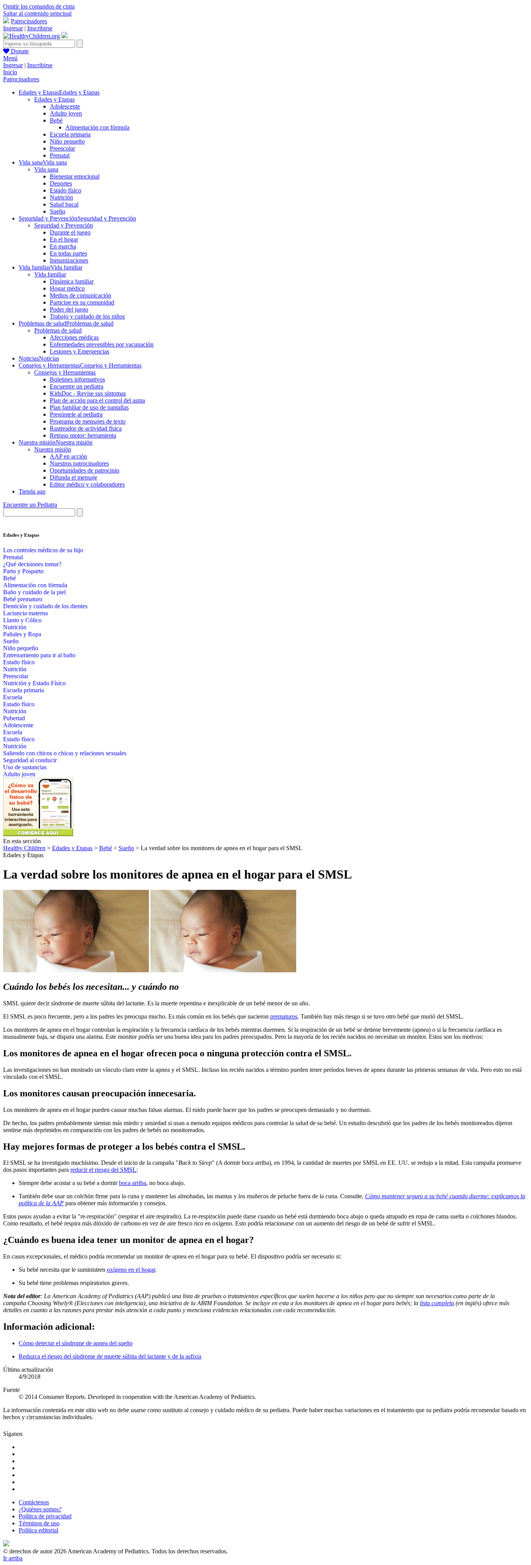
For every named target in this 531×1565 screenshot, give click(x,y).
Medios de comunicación (80, 295)
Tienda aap (32, 491)
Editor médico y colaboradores (87, 484)
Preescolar (62, 148)
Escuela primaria (70, 134)
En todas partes (68, 253)
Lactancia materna (25, 613)
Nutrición (61, 197)
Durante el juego (70, 232)
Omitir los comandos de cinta (39, 6)
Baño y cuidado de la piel (34, 592)
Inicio (10, 72)
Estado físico (65, 190)
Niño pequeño (67, 141)
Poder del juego (69, 309)
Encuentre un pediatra (76, 386)
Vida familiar (50, 274)
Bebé (56, 120)
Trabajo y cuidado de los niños (87, 316)
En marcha (63, 246)
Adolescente (65, 106)
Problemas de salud (58, 330)
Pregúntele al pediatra (76, 414)
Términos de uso (39, 1523)
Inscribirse (39, 28)
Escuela (12, 697)
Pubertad (14, 718)
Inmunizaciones (69, 260)
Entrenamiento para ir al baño (39, 655)
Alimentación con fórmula (97, 127)
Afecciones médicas (74, 337)
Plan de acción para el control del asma (97, 400)
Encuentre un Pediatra (30, 504)
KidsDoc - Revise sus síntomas (88, 393)
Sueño (57, 211)
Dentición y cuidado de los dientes (45, 606)
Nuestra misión (52, 449)
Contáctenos (34, 1502)
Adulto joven (66, 113)
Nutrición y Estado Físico (34, 683)
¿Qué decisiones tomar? (32, 564)
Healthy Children (24, 848)
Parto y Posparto (23, 571)
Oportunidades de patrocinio (84, 470)
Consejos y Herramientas (65, 372)
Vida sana (46, 169)
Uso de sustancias (25, 767)
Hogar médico (67, 288)
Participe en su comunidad (82, 302)
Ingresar (13, 28)
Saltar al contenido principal (37, 13)
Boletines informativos (77, 379)
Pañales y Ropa (22, 634)
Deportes (61, 183)
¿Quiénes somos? (40, 1509)
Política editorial (38, 1530)
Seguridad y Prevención (63, 225)
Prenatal (60, 155)
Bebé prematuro (22, 599)
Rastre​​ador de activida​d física (86, 428)
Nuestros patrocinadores (79, 463)
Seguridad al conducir (30, 760)
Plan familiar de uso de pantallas (89, 407)
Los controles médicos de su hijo (43, 550)
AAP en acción (68, 456)
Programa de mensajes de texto (88, 421)
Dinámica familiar (72, 281)
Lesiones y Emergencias (79, 351)
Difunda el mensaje (73, 477)
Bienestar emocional (75, 176)
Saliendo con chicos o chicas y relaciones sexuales (64, 753)
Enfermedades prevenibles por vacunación (102, 344)
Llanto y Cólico (22, 620)
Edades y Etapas (54, 99)
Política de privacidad (45, 1516)
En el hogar (64, 239)
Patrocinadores (29, 21)
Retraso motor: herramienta (83, 435)
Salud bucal (64, 204)
